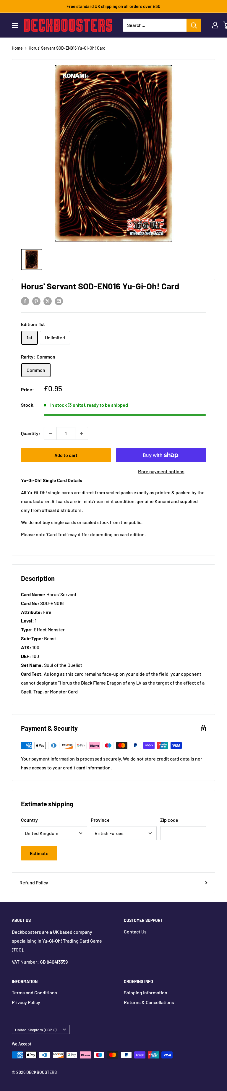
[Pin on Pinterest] (36, 300)
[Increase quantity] (81, 433)
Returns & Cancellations (149, 1002)
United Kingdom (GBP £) (35, 1029)
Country (29, 820)
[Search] (194, 25)
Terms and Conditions (34, 992)
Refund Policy (34, 882)
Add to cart (65, 455)
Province (100, 820)
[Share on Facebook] (25, 300)
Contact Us (135, 931)
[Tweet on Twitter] (47, 300)
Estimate (39, 853)
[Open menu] (15, 25)
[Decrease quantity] (50, 433)
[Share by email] (59, 300)
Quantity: (30, 433)
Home (17, 48)
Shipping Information (145, 992)
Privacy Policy (26, 1002)
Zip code (169, 820)
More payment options (161, 471)
